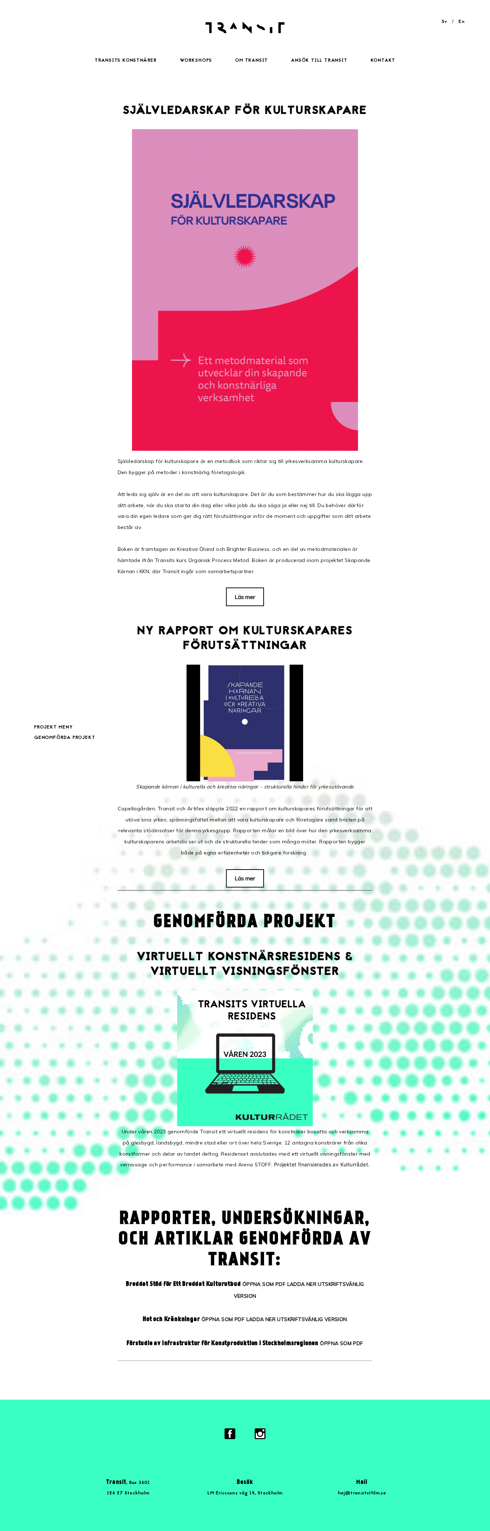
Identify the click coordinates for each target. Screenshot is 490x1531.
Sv (444, 21)
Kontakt (383, 60)
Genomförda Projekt (64, 737)
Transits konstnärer (126, 60)
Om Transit (251, 60)
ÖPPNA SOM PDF (264, 1284)
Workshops (196, 60)
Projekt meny (53, 727)
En (461, 21)
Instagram (260, 1433)
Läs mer (245, 596)
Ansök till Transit (319, 60)
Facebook (230, 1433)
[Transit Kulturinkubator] (245, 32)
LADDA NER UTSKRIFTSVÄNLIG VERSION (296, 1319)
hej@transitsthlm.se (362, 1493)
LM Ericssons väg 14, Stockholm (244, 1493)
